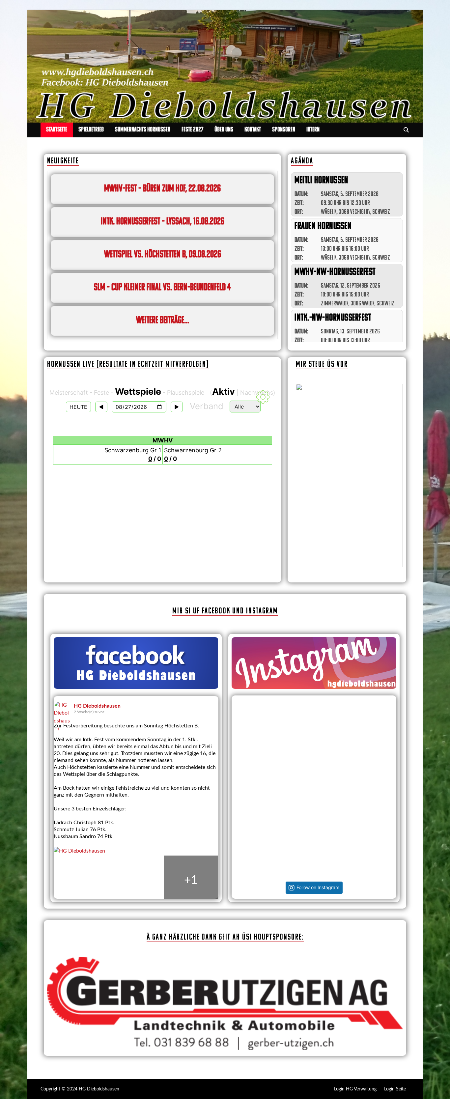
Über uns (223, 130)
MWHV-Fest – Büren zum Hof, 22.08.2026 (162, 189)
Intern (313, 130)
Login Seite (395, 1089)
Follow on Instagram (317, 887)
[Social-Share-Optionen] (241, 782)
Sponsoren (283, 130)
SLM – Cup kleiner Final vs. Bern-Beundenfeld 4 (162, 288)
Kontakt (252, 130)
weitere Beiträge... (162, 321)
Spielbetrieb (91, 130)
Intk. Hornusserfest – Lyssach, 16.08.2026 (162, 222)
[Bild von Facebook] (81, 880)
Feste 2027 (192, 130)
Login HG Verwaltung (355, 1089)
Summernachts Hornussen (142, 130)
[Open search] (406, 130)
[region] (349, 475)
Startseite (56, 130)
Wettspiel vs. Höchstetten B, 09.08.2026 (162, 255)
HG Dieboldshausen (97, 706)
